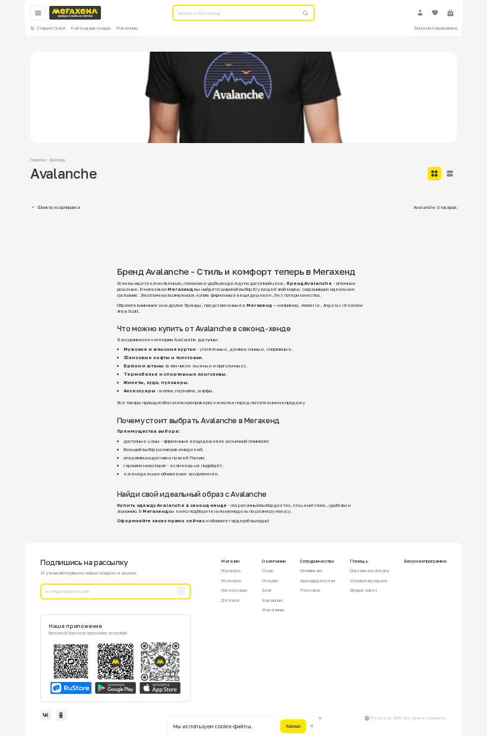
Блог (266, 590)
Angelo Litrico (338, 305)
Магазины (127, 28)
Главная (38, 160)
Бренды (57, 160)
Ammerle (310, 305)
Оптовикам (311, 570)
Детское (230, 600)
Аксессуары (234, 590)
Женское (231, 570)
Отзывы (270, 580)
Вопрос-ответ (363, 590)
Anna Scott (127, 311)
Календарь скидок (91, 28)
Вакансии (272, 600)
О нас (267, 570)
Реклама (310, 590)
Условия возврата (369, 580)
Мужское (231, 580)
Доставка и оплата (369, 570)
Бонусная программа (435, 28)
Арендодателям (317, 580)
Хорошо (293, 726)
